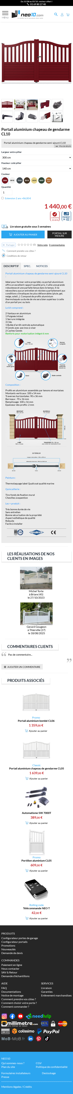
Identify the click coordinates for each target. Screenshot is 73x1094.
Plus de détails (65, 146)
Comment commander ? (15, 1006)
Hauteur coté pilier (11, 163)
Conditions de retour (16, 255)
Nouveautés (8, 949)
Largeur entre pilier (11, 151)
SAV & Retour (9, 972)
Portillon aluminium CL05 (36, 860)
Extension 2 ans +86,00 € (18, 198)
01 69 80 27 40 (38, 4)
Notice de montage (12, 995)
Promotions (8, 945)
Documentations (11, 991)
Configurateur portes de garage (19, 938)
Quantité (6, 186)
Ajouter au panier (25, 234)
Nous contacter (10, 968)
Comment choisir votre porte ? (19, 1002)
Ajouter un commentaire (22, 666)
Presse (5, 1076)
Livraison (46, 987)
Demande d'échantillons (15, 976)
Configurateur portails (14, 941)
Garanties (47, 991)
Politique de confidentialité (51, 1066)
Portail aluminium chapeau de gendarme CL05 (36, 768)
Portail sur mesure (59, 234)
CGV (39, 1063)
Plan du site (8, 1066)
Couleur (5, 174)
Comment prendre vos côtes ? (20, 251)
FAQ (4, 987)
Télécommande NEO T (36, 908)
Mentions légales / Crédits (16, 1086)
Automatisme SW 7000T (36, 812)
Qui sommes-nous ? (12, 1063)
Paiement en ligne (11, 964)
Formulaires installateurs (15, 1073)
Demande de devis (12, 953)
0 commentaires (57, 245)
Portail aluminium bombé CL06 (36, 720)
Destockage (49, 1073)
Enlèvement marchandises (56, 995)
